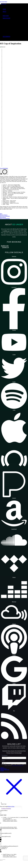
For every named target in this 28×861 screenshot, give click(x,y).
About (4, 11)
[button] (14, 6)
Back (1, 213)
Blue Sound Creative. (17, 765)
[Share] (3, 859)
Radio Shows (6, 18)
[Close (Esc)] (4, 859)
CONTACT (2, 767)
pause (2, 815)
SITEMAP (2, 770)
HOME (4, 9)
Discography (6, 36)
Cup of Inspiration (4, 168)
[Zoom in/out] (0, 859)
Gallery (8, 13)
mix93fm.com (6, 231)
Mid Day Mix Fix (6, 22)
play (5, 815)
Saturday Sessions (8, 33)
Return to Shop (11, 806)
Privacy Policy (3, 768)
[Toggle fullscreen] (1, 859)
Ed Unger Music (3, 1)
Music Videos (7, 39)
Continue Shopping (6, 808)
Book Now (6, 16)
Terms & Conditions (4, 769)
